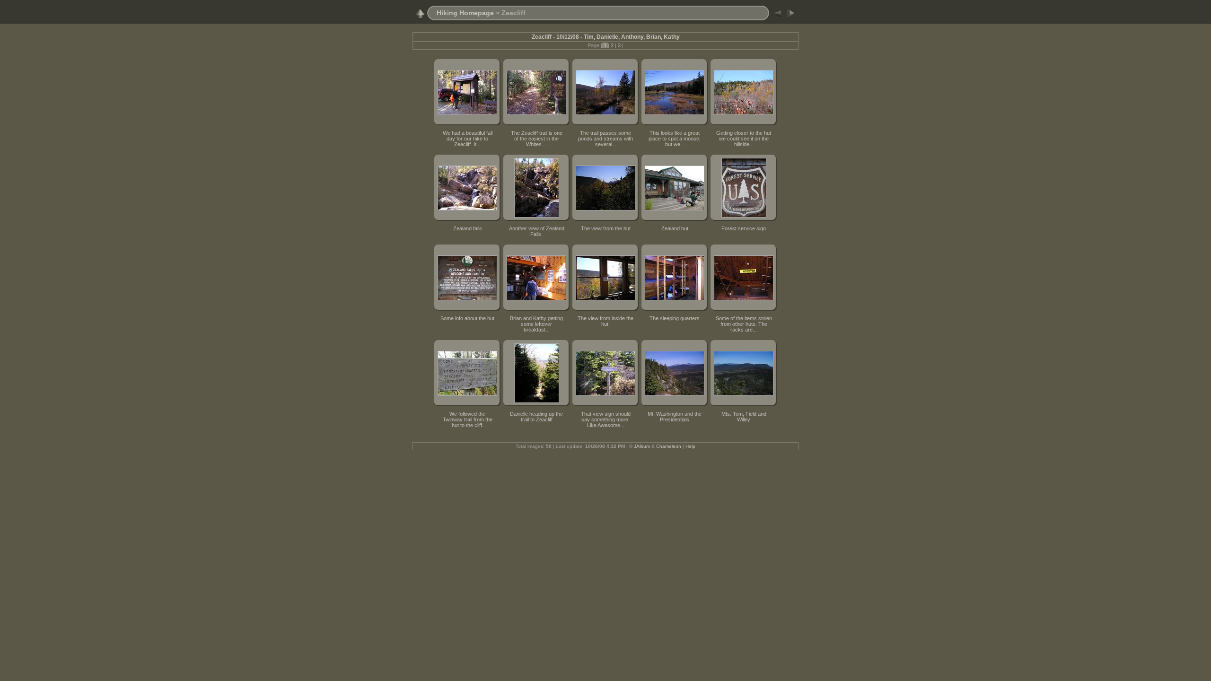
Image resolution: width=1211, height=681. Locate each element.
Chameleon (668, 446)
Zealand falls (467, 228)
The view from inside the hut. (605, 321)
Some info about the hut (467, 318)
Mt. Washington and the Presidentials (675, 416)
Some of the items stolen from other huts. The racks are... (744, 323)
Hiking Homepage (465, 13)
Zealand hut (674, 228)
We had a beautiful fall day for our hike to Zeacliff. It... (467, 138)
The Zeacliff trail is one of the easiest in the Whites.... (536, 138)
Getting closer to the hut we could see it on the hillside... (743, 138)
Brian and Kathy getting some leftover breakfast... (536, 323)
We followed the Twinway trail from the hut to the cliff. (467, 419)
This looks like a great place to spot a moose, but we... (675, 138)
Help (690, 446)
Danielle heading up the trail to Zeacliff (536, 416)
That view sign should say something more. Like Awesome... (606, 419)
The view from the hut (606, 228)
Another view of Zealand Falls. (536, 231)
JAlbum (642, 446)
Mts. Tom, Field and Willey (743, 416)
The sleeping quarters (674, 318)
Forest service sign (743, 228)
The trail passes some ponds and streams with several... (605, 138)
